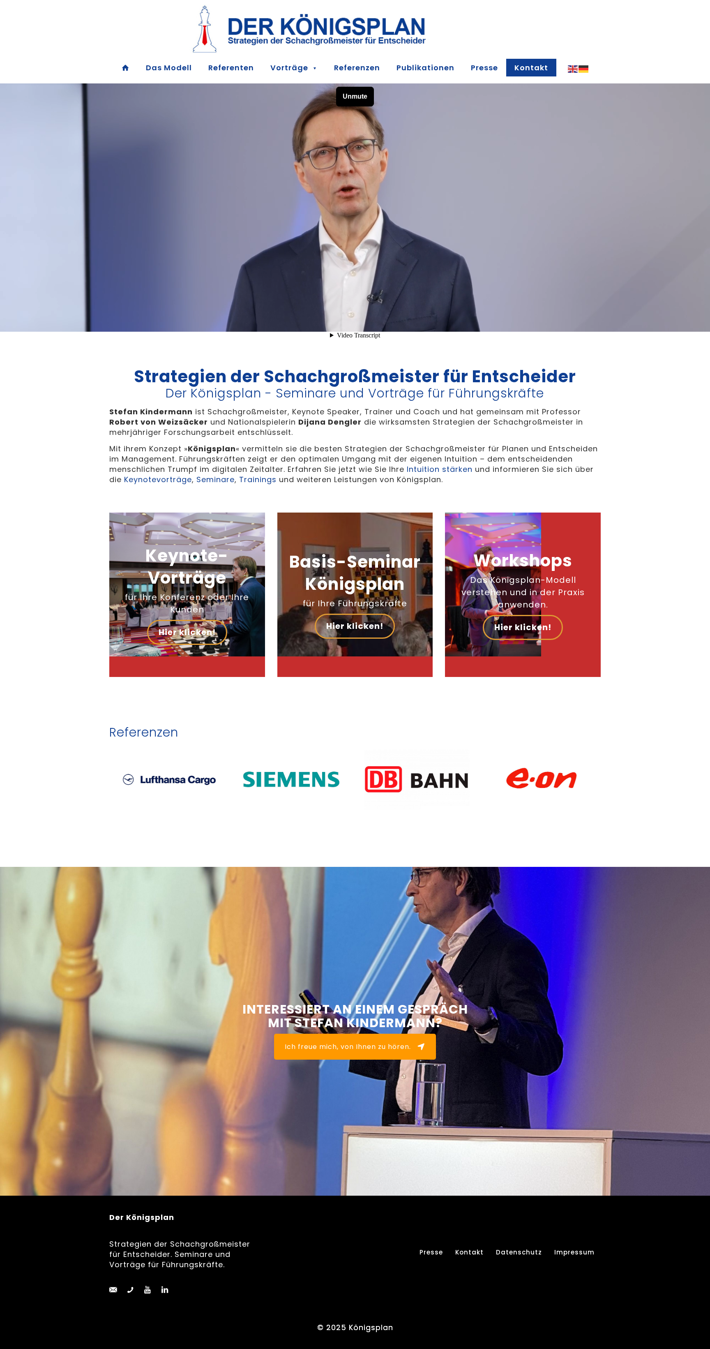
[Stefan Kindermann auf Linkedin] (164, 1290)
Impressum (574, 1252)
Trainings (258, 479)
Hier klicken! (187, 632)
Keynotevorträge (158, 479)
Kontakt (469, 1252)
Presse (431, 1252)
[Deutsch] (584, 68)
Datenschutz (519, 1252)
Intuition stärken (440, 469)
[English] (573, 68)
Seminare (215, 479)
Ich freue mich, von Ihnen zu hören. (348, 1046)
